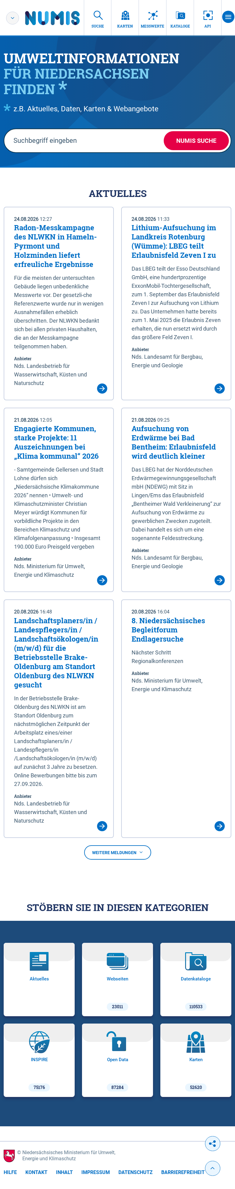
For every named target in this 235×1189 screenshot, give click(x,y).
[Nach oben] (212, 1168)
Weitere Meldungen (114, 852)
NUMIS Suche (196, 140)
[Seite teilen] (212, 1143)
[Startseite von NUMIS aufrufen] (61, 18)
